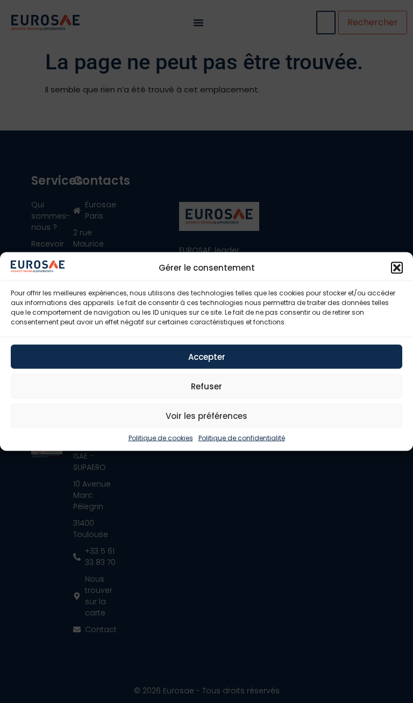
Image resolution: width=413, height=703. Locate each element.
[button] (396, 268)
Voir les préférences (206, 415)
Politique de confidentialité (241, 438)
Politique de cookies (161, 438)
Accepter (206, 356)
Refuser (206, 386)
